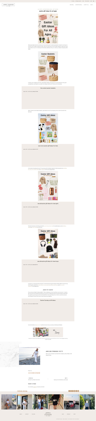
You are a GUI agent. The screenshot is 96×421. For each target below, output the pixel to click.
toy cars (29, 169)
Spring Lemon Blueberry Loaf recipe (61, 379)
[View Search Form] (93, 1)
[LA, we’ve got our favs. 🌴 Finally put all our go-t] (8, 401)
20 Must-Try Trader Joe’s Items (34, 379)
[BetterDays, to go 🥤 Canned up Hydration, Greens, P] (24, 401)
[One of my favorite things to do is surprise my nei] (87, 401)
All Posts (40, 9)
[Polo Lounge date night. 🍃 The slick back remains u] (55, 401)
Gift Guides (55, 9)
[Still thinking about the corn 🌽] (40, 401)
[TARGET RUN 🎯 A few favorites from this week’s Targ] (71, 401)
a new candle (34, 227)
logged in (35, 386)
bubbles (65, 168)
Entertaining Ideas (47, 9)
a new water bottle (35, 169)
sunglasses (43, 169)
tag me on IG (38, 324)
